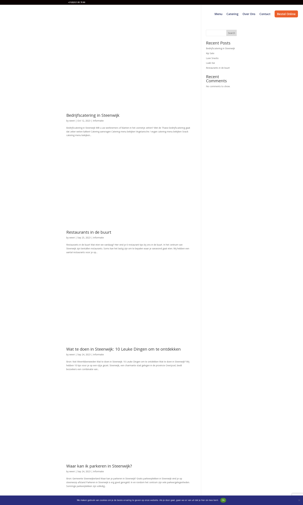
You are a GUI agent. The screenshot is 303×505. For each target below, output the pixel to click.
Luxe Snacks (212, 58)
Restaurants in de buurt (88, 232)
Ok (223, 500)
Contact (264, 14)
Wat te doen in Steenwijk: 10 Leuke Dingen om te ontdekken (123, 349)
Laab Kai (210, 62)
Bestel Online (286, 14)
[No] (299, 500)
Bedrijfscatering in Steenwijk (92, 115)
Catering (232, 14)
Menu (218, 14)
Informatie (98, 120)
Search (231, 32)
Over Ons (249, 14)
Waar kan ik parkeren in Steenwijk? (99, 466)
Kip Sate (210, 53)
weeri (72, 120)
